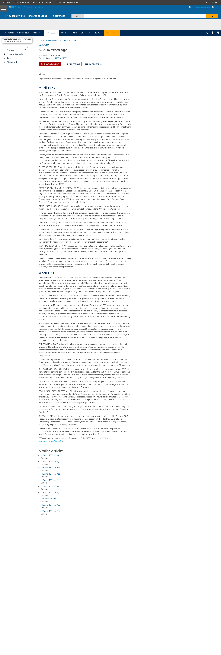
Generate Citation (93, 64)
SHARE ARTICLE (73, 64)
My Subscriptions (15, 16)
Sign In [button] (215, 2)
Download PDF (51, 64)
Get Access (112, 33)
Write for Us (78, 33)
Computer (9, 33)
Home (41, 40)
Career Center (38, 2)
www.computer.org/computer (50, 441)
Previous (10, 50)
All (77, 16)
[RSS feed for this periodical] (218, 33)
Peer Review (94, 33)
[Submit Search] (212, 16)
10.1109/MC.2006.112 (61, 58)
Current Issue (23, 33)
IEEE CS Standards (21, 2)
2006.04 (72, 40)
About (64, 33)
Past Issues (37, 33)
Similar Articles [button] (13, 62)
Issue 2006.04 (52, 33)
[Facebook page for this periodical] (212, 33)
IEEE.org (6, 2)
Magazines (51, 40)
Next (27, 50)
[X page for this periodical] (207, 33)
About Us (50, 2)
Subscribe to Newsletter (67, 2)
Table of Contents (15, 54)
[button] (207, 2)
